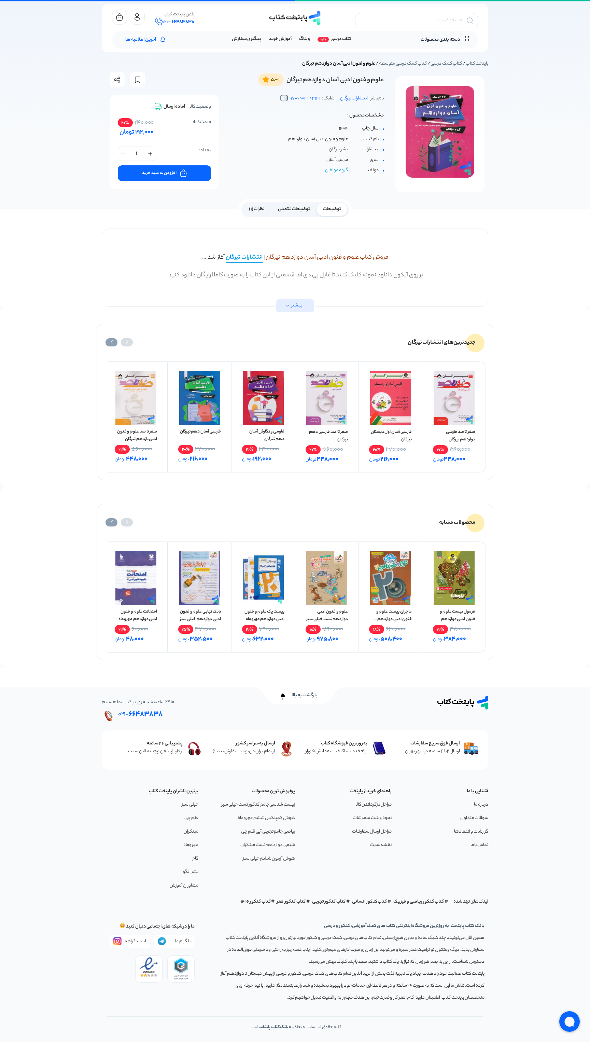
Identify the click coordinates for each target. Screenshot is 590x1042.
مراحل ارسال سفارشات (372, 832)
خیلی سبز (190, 805)
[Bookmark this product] (138, 79)
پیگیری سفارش (247, 39)
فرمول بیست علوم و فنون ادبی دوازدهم (457, 615)
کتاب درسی (341, 39)
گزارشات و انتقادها (471, 832)
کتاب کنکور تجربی (329, 902)
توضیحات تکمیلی (294, 209)
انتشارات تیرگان (354, 98)
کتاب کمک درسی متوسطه (403, 64)
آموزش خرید (280, 39)
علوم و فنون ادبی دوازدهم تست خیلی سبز (327, 615)
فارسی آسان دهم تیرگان (200, 431)
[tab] (332, 208)
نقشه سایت (381, 845)
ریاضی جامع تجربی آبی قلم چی (268, 832)
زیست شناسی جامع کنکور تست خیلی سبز (258, 805)
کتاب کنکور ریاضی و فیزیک (418, 902)
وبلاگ (304, 39)
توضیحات (332, 209)
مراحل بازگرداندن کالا (373, 805)
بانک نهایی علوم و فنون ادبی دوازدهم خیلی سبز (200, 615)
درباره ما (481, 805)
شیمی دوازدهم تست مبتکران (267, 845)
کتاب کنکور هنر (291, 902)
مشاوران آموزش (184, 886)
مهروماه (190, 845)
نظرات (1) (257, 209)
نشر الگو (190, 872)
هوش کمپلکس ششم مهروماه (266, 818)
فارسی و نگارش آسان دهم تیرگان (266, 435)
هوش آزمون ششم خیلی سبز (269, 859)
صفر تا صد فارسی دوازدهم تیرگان (460, 435)
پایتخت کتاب (477, 64)
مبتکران (191, 832)
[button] (127, 342)
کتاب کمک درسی (446, 64)
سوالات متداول (474, 818)
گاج (195, 859)
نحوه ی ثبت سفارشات (372, 818)
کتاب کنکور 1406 (256, 902)
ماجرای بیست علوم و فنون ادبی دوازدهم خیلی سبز (393, 619)
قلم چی (191, 818)
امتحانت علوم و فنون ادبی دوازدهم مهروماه (137, 615)
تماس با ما (479, 845)
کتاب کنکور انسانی (369, 902)
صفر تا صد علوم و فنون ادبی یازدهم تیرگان (137, 435)
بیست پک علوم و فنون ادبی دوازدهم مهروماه (264, 615)
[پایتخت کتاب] (295, 18)
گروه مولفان (336, 170)
